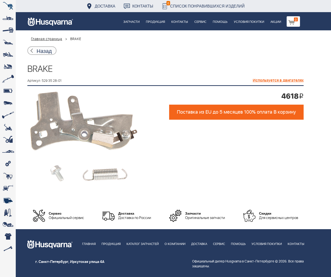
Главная (89, 244)
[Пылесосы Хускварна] (8, 212)
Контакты (142, 6)
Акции (275, 22)
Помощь (220, 22)
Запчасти (131, 22)
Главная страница (46, 39)
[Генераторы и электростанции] (8, 176)
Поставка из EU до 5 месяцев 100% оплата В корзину (236, 112)
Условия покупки (249, 22)
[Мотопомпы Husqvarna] (8, 200)
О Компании (175, 244)
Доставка (105, 6)
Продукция (155, 22)
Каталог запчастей (142, 244)
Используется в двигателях (278, 80)
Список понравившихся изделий (206, 4)
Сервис (200, 22)
